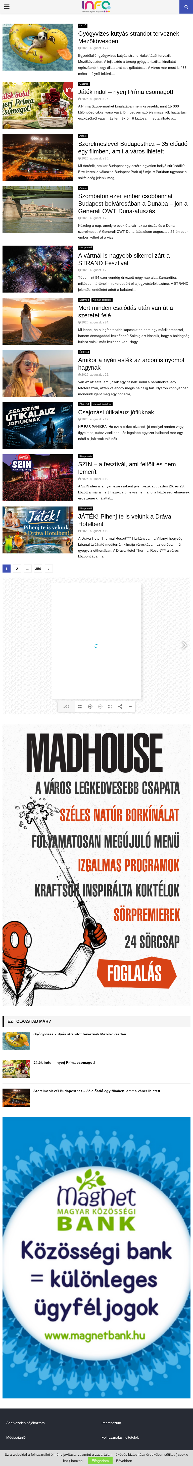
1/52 (66, 706)
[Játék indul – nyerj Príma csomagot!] (16, 1069)
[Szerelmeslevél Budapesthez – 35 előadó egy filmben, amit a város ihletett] (16, 1098)
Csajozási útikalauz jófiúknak (116, 412)
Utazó (82, 25)
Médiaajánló (16, 1437)
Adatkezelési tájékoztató (25, 1423)
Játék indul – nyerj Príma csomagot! (125, 91)
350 (38, 569)
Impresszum (111, 1423)
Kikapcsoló (85, 247)
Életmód (84, 299)
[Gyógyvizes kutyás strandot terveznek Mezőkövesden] (16, 1041)
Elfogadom (100, 1461)
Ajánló (83, 135)
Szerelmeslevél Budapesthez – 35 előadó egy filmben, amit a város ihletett (96, 1091)
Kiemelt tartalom (102, 299)
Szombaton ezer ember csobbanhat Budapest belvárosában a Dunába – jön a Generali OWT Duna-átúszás (132, 203)
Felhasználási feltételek (120, 1437)
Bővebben (124, 1460)
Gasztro (83, 83)
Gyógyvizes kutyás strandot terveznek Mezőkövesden (79, 1034)
